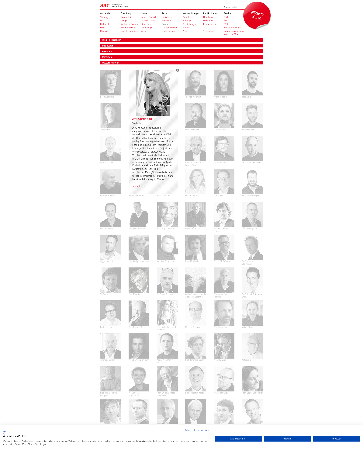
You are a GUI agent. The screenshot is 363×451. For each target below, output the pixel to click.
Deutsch (227, 7)
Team (105, 39)
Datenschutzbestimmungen (197, 430)
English (234, 7)
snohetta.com (139, 186)
